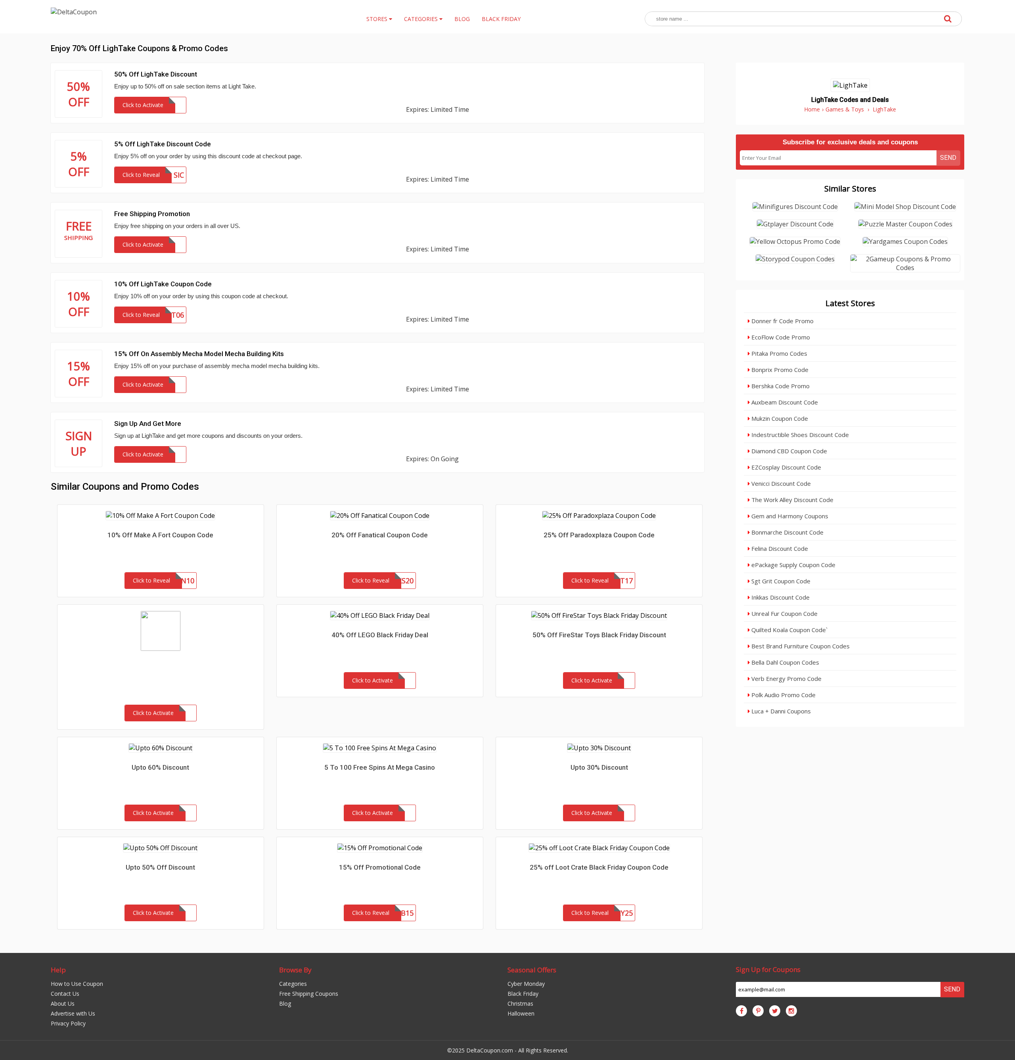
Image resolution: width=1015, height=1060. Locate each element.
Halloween (521, 1013)
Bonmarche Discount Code (786, 532)
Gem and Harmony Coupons (789, 516)
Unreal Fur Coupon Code (784, 613)
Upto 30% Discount (599, 767)
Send (948, 157)
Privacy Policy (68, 1023)
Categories (293, 983)
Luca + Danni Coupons (780, 711)
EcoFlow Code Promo (780, 337)
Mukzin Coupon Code (779, 418)
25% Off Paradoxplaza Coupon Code (599, 535)
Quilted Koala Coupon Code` (788, 630)
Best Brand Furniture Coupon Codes (800, 646)
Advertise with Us (73, 1013)
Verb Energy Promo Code (786, 678)
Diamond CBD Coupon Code (788, 451)
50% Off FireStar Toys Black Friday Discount (599, 635)
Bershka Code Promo (780, 386)
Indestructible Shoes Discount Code (799, 435)
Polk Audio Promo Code (783, 695)
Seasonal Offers (532, 969)
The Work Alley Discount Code (791, 500)
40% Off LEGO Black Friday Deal (379, 635)
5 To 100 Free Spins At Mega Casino (379, 767)
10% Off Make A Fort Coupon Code (160, 535)
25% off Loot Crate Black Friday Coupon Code (599, 867)
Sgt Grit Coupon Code (780, 581)
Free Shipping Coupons (308, 993)
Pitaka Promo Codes (778, 353)
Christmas (520, 1003)
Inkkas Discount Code (780, 597)
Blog (285, 1003)
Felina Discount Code (779, 548)
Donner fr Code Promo (782, 321)
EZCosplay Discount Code (785, 467)
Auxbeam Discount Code (784, 402)
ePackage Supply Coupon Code (792, 565)
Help (58, 969)
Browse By (295, 969)
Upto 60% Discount (160, 767)
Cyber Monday (526, 983)
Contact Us (65, 993)
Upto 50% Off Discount (160, 867)
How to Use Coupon (77, 983)
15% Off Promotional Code (380, 867)
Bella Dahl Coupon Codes (784, 662)
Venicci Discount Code (780, 483)
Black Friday (523, 993)
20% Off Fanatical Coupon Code (379, 535)
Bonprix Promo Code (779, 370)
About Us (63, 1003)
